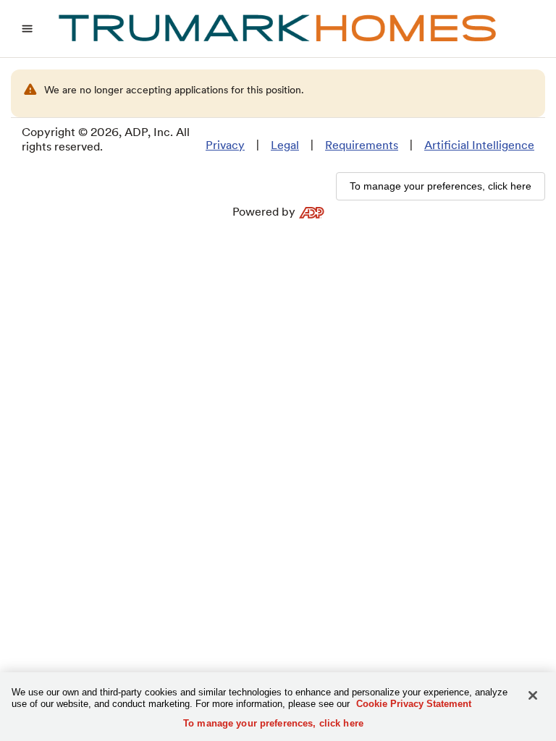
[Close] (533, 695)
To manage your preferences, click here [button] (440, 186)
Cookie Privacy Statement (413, 703)
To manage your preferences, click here (273, 723)
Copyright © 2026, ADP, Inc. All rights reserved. (106, 139)
